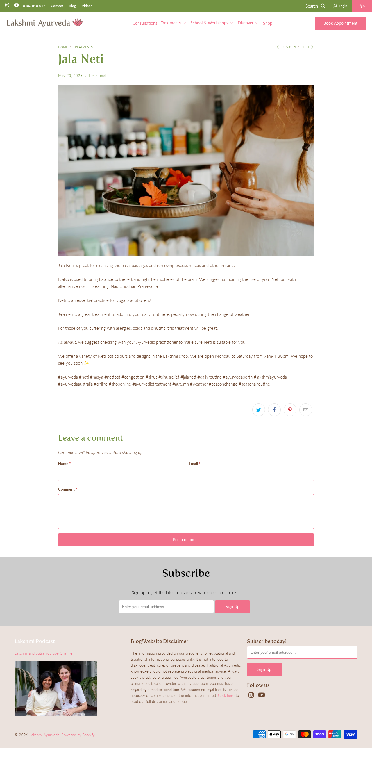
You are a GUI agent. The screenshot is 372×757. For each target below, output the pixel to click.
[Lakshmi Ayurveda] (45, 23)
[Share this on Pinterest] (290, 409)
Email (195, 463)
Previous (288, 47)
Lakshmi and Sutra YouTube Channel (44, 653)
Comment (67, 489)
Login (343, 5)
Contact (57, 5)
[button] (174, 23)
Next (305, 47)
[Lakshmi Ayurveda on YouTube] (15, 5)
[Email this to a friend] (305, 409)
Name (64, 463)
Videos (87, 5)
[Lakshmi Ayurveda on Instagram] (6, 5)
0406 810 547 (34, 5)
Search (311, 5)
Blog (72, 5)
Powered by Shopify (78, 735)
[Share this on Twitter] (258, 409)
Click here (226, 695)
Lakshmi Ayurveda (44, 735)
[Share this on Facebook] (274, 409)
